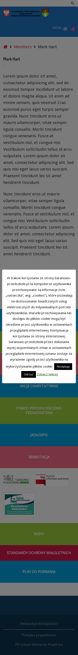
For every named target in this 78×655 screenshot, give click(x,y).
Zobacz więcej (47, 374)
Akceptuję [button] (63, 366)
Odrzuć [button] (28, 374)
